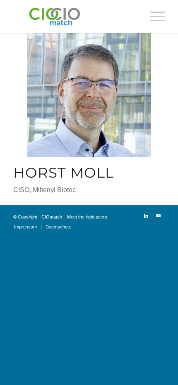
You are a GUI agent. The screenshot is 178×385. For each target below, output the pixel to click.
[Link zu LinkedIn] (146, 215)
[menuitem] (153, 16)
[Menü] (153, 16)
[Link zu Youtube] (158, 215)
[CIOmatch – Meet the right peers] (73, 16)
